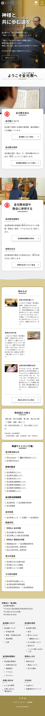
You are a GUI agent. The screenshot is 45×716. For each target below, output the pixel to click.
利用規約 (29, 702)
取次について (10, 58)
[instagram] (22, 698)
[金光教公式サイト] (6, 3)
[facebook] (20, 698)
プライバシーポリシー (19, 702)
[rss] (25, 698)
